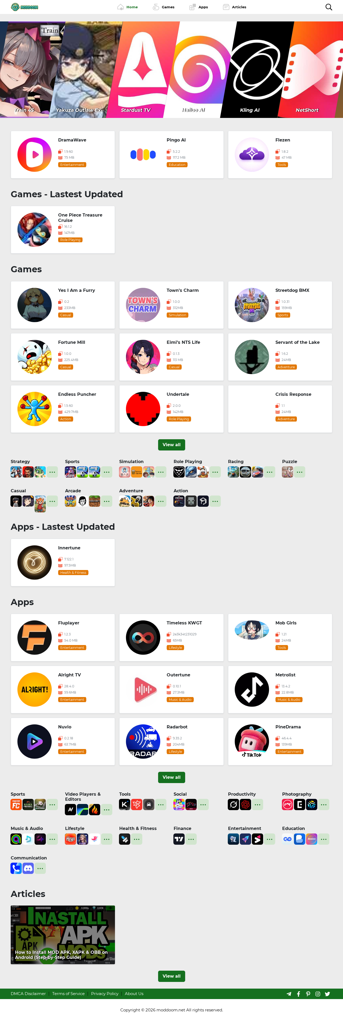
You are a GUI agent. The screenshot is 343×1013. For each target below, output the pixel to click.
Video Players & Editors (83, 797)
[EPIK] (299, 804)
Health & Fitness (138, 828)
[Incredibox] (82, 500)
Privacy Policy (104, 993)
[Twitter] (327, 994)
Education (293, 828)
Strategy (20, 461)
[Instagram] (317, 994)
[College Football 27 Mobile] (70, 471)
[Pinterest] (308, 994)
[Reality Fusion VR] (16, 500)
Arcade (73, 490)
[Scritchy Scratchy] (70, 500)
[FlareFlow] (94, 809)
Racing (236, 461)
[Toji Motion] (203, 500)
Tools (125, 794)
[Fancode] (16, 804)
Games (26, 269)
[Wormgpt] (245, 804)
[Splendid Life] (124, 471)
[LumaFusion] (82, 809)
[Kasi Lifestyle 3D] (245, 471)
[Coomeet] (94, 838)
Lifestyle (74, 828)
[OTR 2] (257, 471)
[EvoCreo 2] (191, 471)
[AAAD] (148, 804)
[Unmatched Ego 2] (82, 471)
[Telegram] (289, 994)
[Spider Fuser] (136, 500)
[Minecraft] (94, 500)
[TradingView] (179, 838)
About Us (134, 993)
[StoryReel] (257, 838)
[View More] (52, 472)
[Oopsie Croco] (40, 471)
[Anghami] (16, 838)
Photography (297, 794)
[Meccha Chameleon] (287, 471)
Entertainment (244, 828)
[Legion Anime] (233, 838)
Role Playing (188, 461)
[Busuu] (299, 838)
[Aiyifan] (245, 838)
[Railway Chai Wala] (136, 471)
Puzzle (289, 461)
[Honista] (311, 838)
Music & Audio (27, 828)
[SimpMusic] (28, 838)
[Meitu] (287, 804)
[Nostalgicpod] (40, 838)
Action (181, 490)
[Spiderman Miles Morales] (179, 500)
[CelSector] (28, 500)
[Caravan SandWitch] (124, 500)
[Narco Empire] (28, 471)
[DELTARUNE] (179, 471)
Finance (182, 828)
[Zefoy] (191, 804)
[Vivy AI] (82, 838)
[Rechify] (136, 804)
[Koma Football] (28, 804)
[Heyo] (70, 838)
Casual (18, 490)
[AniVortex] (70, 809)
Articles (28, 894)
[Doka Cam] (311, 804)
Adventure (131, 490)
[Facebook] (298, 994)
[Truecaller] (16, 867)
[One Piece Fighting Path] (148, 500)
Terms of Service (68, 993)
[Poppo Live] (179, 804)
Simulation (131, 461)
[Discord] (28, 867)
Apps (22, 602)
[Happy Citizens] (148, 471)
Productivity (242, 794)
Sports (72, 461)
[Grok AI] (233, 804)
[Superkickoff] (40, 804)
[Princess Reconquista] (203, 471)
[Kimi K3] (124, 804)
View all (172, 444)
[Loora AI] (287, 838)
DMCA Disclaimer (28, 993)
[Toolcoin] (191, 500)
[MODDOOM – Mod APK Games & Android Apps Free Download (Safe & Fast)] (24, 6)
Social (180, 794)
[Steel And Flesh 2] (16, 471)
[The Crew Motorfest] (233, 471)
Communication (29, 858)
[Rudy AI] (40, 503)
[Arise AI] (124, 838)
